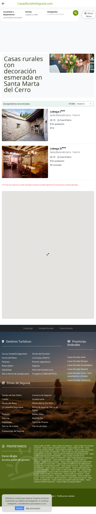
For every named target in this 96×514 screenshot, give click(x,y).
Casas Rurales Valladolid (78, 380)
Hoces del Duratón (41, 353)
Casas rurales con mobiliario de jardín (62, 472)
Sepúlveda (7, 369)
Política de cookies (65, 496)
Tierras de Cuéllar (10, 426)
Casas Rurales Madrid (77, 369)
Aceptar (19, 508)
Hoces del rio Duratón (42, 403)
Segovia (36, 365)
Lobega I (55, 111)
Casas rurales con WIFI (42, 446)
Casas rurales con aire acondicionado (75, 452)
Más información (33, 508)
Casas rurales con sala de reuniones (53, 478)
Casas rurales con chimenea (55, 458)
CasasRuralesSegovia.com (35, 3)
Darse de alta (9, 456)
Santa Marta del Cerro (60, 115)
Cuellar (5, 399)
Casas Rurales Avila (76, 357)
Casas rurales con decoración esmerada (65, 470)
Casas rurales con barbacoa (62, 446)
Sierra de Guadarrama (42, 369)
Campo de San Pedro (12, 395)
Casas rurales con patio (50, 462)
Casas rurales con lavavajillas (65, 476)
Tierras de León (39, 426)
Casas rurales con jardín (42, 460)
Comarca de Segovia (41, 395)
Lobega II (56, 148)
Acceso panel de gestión (16, 459)
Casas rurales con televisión (49, 452)
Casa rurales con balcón (64, 450)
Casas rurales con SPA (76, 448)
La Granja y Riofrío (41, 357)
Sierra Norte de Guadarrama (15, 373)
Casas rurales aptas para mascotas (79, 458)
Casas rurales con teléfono (62, 460)
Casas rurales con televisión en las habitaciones (70, 454)
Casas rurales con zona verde (44, 464)
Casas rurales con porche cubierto (58, 468)
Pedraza (6, 361)
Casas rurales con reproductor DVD (47, 466)
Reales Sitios (38, 414)
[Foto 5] (27, 175)
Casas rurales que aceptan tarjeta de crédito (68, 480)
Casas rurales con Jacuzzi (77, 478)
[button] (47, 255)
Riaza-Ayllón (7, 365)
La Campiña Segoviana (12, 407)
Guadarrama (38, 399)
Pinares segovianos (41, 361)
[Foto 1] (22, 175)
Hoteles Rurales (46, 328)
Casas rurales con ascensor (74, 474)
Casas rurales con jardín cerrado (54, 448)
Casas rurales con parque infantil (69, 482)
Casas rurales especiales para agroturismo (76, 462)
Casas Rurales (66, 328)
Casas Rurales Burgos (77, 361)
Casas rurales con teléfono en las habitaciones (74, 464)
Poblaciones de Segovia (13, 431)
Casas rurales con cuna (69, 466)
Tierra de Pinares (40, 422)
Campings (28, 328)
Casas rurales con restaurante (51, 474)
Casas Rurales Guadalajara (79, 365)
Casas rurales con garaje (43, 454)
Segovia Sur (37, 418)
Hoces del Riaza (9, 357)
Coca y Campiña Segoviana (14, 353)
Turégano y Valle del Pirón (44, 373)
